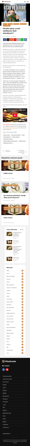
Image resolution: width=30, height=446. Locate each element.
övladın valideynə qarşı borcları (10, 141)
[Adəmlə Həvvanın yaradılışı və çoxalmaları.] (9, 233)
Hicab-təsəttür (7, 25)
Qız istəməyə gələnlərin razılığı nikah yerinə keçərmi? (14, 196)
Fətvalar (15, 163)
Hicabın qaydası (15, 137)
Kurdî (4, 416)
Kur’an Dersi (6, 381)
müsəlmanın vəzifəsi (7, 139)
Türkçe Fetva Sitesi (7, 379)
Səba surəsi (16, 257)
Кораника (5, 398)
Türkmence (5, 424)
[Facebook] (3, 369)
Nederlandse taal (7, 413)
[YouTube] (7, 369)
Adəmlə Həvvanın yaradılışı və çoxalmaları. (17, 234)
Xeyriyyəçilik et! (6, 433)
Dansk (4, 418)
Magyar (4, 421)
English (4, 384)
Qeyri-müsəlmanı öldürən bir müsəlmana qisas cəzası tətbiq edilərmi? (17, 249)
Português (5, 401)
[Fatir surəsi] (9, 242)
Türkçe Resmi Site (7, 376)
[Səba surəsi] (9, 258)
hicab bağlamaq (7, 137)
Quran (20, 163)
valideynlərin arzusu (7, 143)
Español (5, 410)
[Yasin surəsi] (15, 209)
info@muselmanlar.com (11, 127)
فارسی (4, 404)
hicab (23, 135)
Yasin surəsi (7, 217)
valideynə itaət (22, 141)
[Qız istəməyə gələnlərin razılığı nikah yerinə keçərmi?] (15, 187)
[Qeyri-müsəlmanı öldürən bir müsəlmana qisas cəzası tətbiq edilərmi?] (9, 247)
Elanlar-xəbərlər (8, 163)
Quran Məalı (6, 209)
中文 (4, 407)
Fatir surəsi (16, 240)
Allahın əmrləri (6, 135)
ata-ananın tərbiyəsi (16, 135)
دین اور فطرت (6, 427)
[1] (15, 62)
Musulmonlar (6, 396)
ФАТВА (4, 393)
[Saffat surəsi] (15, 165)
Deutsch (5, 390)
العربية (4, 387)
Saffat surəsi (8, 173)
